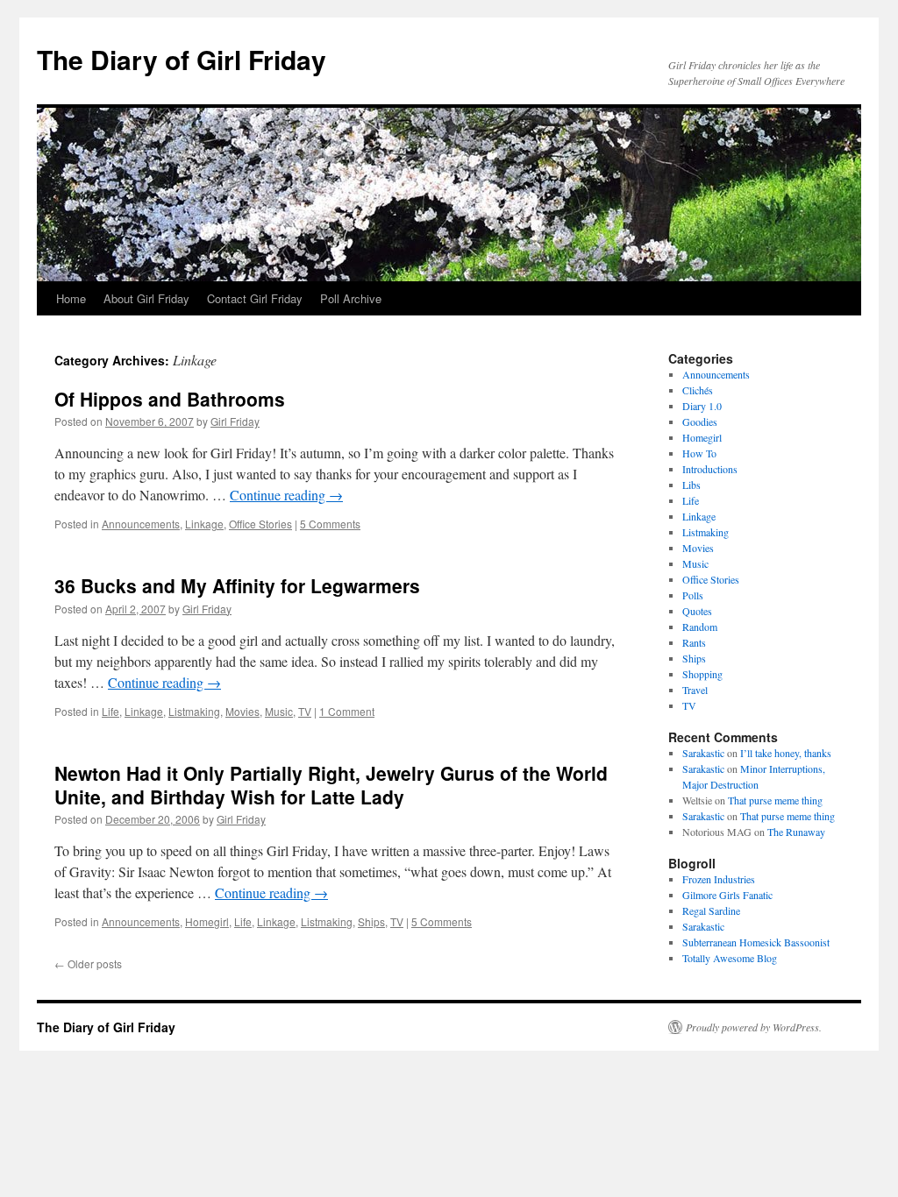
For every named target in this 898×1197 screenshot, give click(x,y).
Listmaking (194, 711)
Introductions (710, 469)
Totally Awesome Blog (729, 958)
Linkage (204, 523)
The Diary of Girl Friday (181, 59)
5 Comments (330, 523)
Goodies (699, 421)
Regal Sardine (711, 910)
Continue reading (286, 494)
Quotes (697, 611)
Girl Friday (235, 421)
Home (71, 298)
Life (110, 711)
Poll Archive (350, 298)
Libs (691, 485)
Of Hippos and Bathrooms (169, 399)
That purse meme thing (775, 800)
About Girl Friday (146, 298)
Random (699, 627)
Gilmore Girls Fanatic (727, 895)
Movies (242, 711)
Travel (695, 690)
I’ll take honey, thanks (785, 753)
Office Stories (260, 523)
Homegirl (207, 921)
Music (279, 711)
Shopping (702, 674)
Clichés (697, 390)
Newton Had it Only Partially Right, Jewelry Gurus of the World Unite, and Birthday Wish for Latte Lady (331, 785)
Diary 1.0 (702, 406)
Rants (694, 642)
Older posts (88, 963)
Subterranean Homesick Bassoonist (756, 942)
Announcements (141, 523)
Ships (371, 921)
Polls (692, 595)
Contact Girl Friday (255, 298)
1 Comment (346, 711)
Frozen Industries (718, 879)
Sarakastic (703, 753)
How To (699, 453)
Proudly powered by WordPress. (754, 1027)
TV (304, 711)
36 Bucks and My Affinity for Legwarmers (237, 585)
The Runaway (796, 832)
